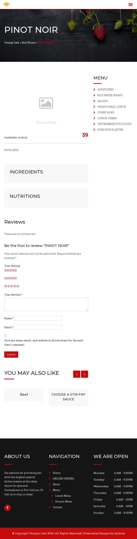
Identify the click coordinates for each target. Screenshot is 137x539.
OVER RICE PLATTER (110, 129)
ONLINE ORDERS (63, 478)
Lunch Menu (63, 495)
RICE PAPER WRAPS (110, 95)
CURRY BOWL (106, 112)
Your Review (13, 294)
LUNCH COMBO (107, 118)
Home (57, 472)
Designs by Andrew (112, 533)
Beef (24, 395)
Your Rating (12, 266)
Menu (56, 490)
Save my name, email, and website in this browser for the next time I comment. (43, 342)
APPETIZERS (105, 89)
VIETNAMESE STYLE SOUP (114, 124)
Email (8, 327)
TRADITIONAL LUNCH (111, 106)
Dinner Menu (63, 501)
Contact (57, 507)
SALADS (102, 101)
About (56, 484)
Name (8, 318)
